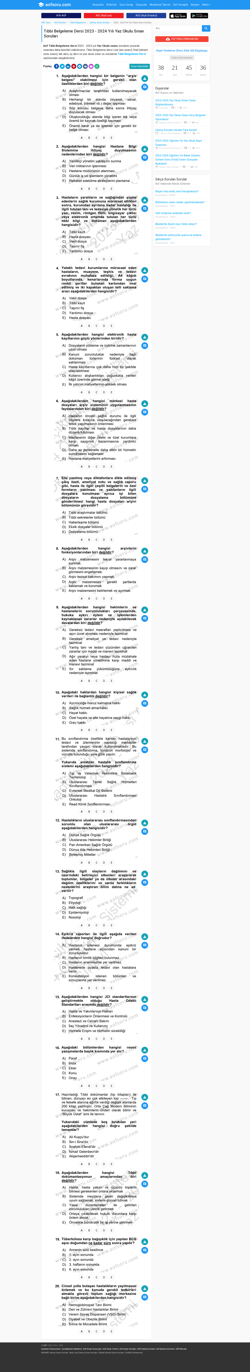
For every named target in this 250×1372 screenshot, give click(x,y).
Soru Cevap (126, 4)
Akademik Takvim (160, 4)
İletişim (195, 4)
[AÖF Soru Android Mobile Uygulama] (199, 15)
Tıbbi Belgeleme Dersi (132, 54)
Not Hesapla (180, 4)
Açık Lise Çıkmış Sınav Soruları (83, 1353)
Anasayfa (98, 4)
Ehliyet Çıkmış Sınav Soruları (111, 1353)
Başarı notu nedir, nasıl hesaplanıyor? (177, 191)
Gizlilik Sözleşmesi (134, 1353)
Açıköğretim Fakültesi (72, 1349)
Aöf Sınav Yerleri (110, 1349)
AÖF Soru (46, 22)
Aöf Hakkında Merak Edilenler (172, 183)
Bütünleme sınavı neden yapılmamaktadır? (180, 202)
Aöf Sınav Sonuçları (92, 1349)
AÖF (45, 1345)
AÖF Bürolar (181, 1349)
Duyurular (141, 4)
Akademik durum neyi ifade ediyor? (176, 224)
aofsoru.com (54, 5)
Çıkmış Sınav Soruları (100, 22)
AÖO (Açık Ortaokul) (146, 15)
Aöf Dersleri (60, 22)
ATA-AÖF (61, 15)
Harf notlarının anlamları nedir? (173, 213)
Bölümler (111, 4)
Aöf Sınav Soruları (128, 1349)
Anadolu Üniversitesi (51, 1349)
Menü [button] (205, 4)
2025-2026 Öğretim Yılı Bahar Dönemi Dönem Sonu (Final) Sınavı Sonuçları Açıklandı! (177, 159)
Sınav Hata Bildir (139, 66)
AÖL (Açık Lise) (104, 15)
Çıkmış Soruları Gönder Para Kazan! (176, 130)
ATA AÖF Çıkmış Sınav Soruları (54, 1353)
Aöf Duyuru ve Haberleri (169, 92)
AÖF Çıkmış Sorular (146, 1349)
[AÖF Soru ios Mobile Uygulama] (178, 15)
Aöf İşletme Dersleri (165, 1349)
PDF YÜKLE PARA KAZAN (182, 39)
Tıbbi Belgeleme (78, 22)
